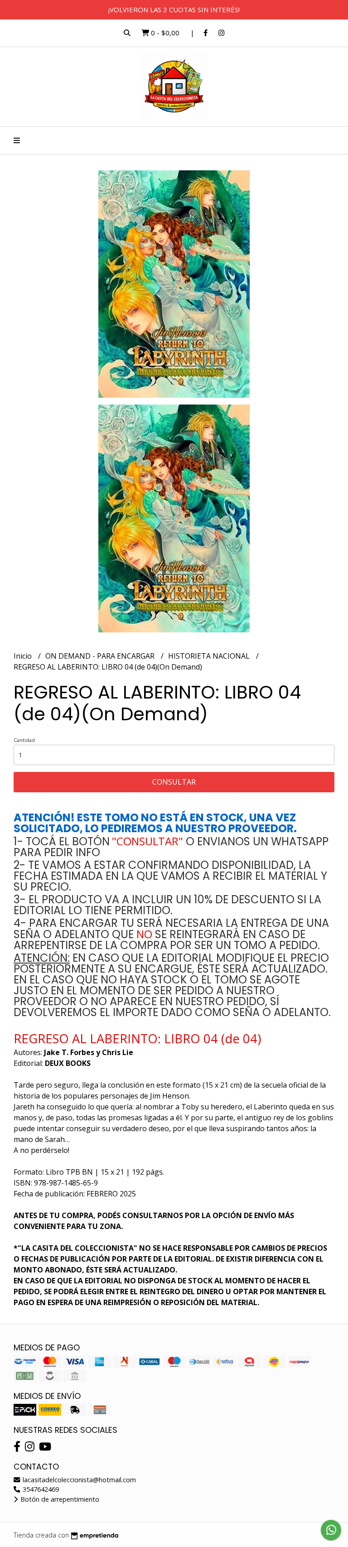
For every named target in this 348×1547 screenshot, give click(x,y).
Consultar (174, 782)
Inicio (24, 656)
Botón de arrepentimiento (59, 1499)
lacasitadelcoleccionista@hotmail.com (78, 1479)
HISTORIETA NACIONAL (209, 656)
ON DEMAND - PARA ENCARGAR (100, 656)
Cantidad (24, 740)
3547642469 (40, 1489)
